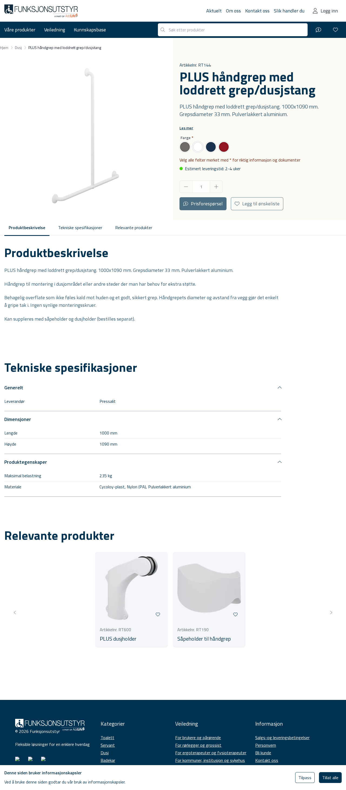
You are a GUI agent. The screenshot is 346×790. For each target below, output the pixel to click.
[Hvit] (197, 146)
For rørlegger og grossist (198, 745)
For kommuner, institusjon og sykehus (210, 760)
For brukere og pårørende (198, 737)
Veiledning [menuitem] (54, 29)
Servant (108, 745)
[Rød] (223, 146)
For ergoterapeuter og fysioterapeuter (210, 752)
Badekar (108, 760)
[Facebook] (32, 761)
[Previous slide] (15, 612)
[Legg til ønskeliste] (157, 614)
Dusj (105, 752)
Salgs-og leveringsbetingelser (282, 737)
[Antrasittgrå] (184, 146)
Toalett (107, 737)
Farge (186, 137)
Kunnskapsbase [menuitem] (90, 29)
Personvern (265, 745)
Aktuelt (214, 10)
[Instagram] (19, 761)
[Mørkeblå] (210, 146)
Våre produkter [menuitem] (19, 29)
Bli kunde (263, 752)
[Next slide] (330, 612)
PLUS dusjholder (118, 639)
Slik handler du (289, 10)
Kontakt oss (257, 10)
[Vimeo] (45, 761)
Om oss (233, 10)
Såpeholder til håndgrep (204, 639)
